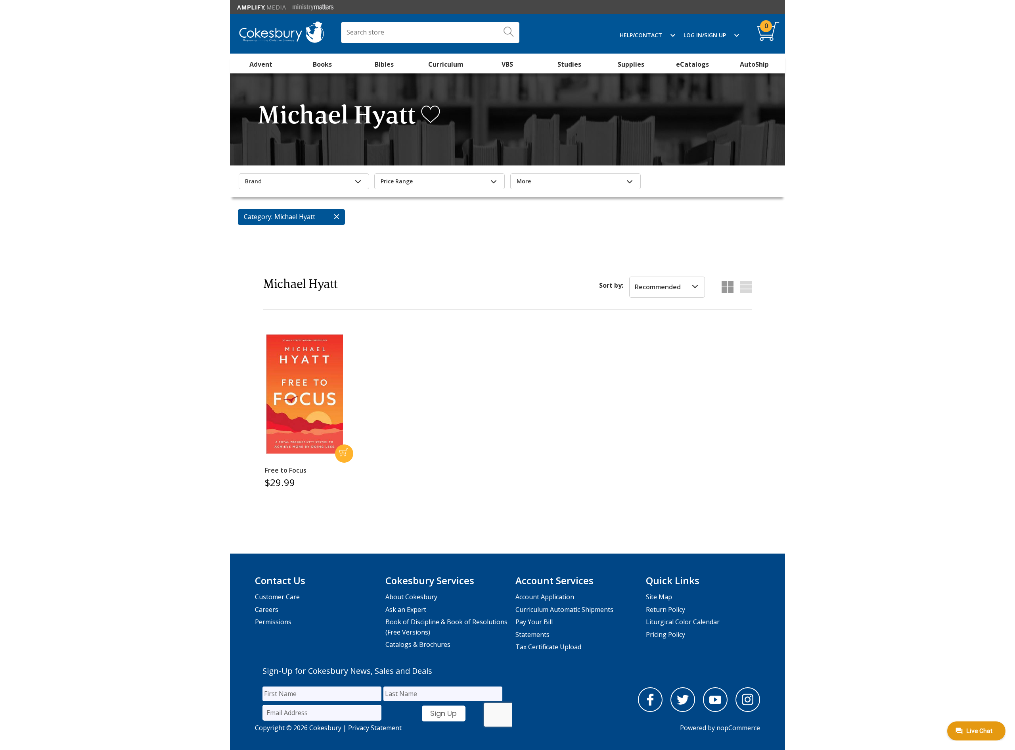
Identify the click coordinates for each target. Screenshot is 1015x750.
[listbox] (667, 287)
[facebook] (650, 709)
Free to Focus (285, 470)
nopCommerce (738, 727)
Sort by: (611, 285)
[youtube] (715, 709)
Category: (258, 216)
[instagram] (747, 709)
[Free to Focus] (304, 394)
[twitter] (682, 709)
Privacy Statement (375, 727)
